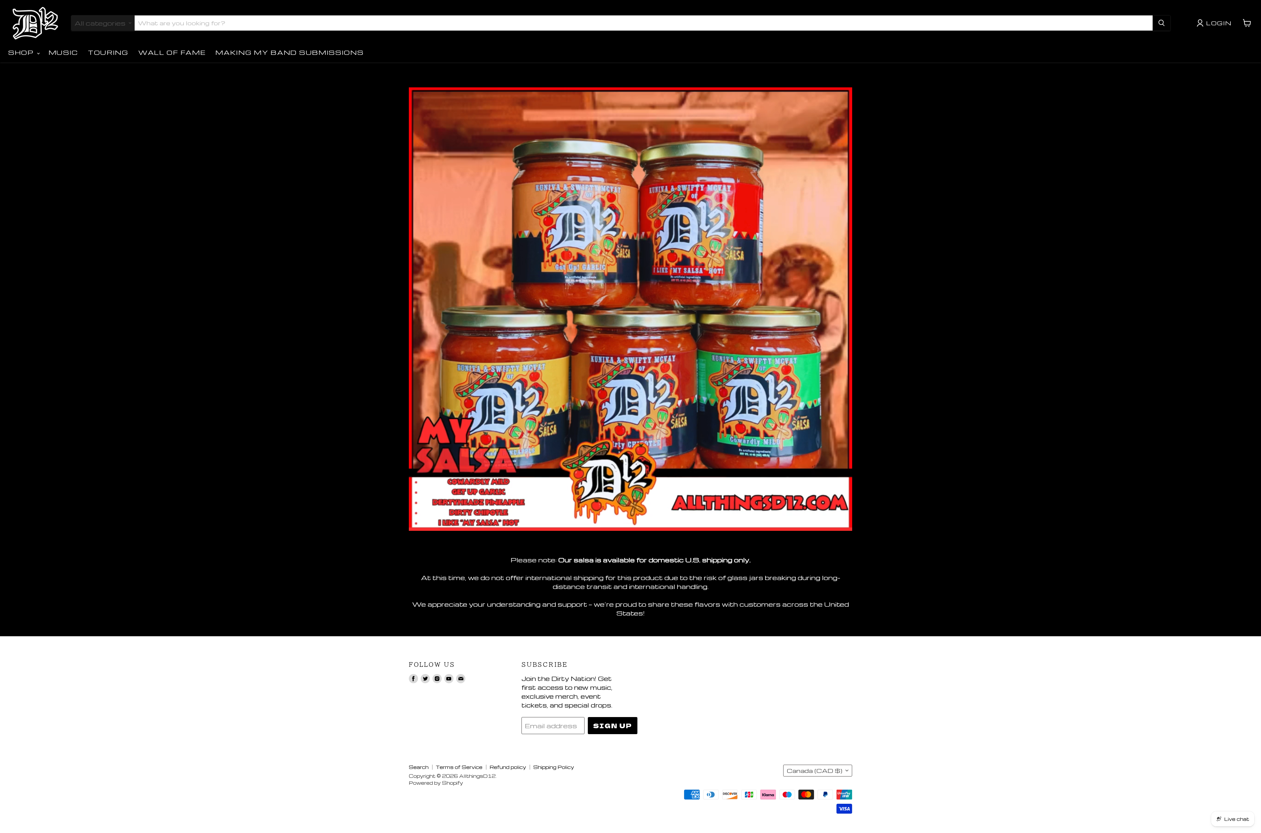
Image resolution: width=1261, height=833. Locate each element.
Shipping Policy (553, 767)
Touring (108, 52)
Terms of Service (459, 767)
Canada (814, 770)
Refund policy (508, 767)
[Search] (1161, 23)
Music (63, 52)
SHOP (22, 52)
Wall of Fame (172, 52)
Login (1219, 23)
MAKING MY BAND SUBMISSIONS (289, 52)
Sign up (612, 725)
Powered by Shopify (436, 783)
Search (419, 767)
